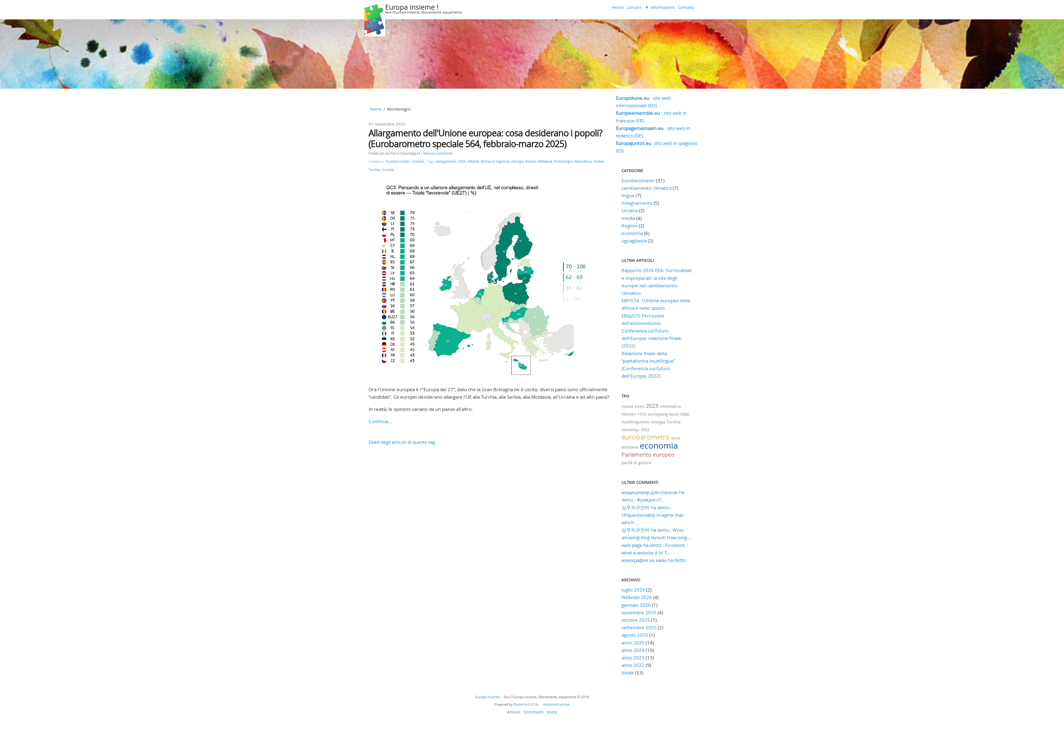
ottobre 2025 (635, 620)
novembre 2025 (638, 612)
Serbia (598, 161)
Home (618, 7)
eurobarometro (645, 437)
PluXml (518, 704)
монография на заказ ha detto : (654, 560)
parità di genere (636, 462)
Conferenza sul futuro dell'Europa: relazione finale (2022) (651, 338)
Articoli (513, 712)
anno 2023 (632, 657)
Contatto (686, 7)
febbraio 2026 (636, 597)
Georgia (517, 161)
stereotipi (630, 429)
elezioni (628, 414)
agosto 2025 (634, 635)
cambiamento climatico (646, 188)
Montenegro (563, 161)
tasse (674, 414)
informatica (670, 406)
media (628, 218)
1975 (641, 414)
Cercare (634, 7)
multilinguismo (635, 421)
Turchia (374, 170)
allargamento (446, 161)
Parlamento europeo (647, 454)
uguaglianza (634, 240)
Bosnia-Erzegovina (495, 161)
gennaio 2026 (636, 605)
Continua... (380, 421)
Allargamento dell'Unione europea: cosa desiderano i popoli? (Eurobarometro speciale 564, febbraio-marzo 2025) (485, 138)
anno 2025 (632, 643)
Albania (473, 161)
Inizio (552, 712)
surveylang (658, 414)
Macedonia (583, 161)
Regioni (629, 225)
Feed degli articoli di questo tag (402, 442)
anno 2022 (632, 665)
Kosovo (530, 161)
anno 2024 (632, 650)
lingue (628, 195)
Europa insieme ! (412, 7)
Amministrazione (556, 704)
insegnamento (637, 203)
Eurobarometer (398, 161)
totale (628, 672)
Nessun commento (437, 153)
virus (675, 438)
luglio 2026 (633, 590)
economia (632, 233)
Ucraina (418, 161)
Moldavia (545, 161)
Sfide (684, 414)
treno (639, 406)
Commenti (534, 712)
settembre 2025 (639, 627)
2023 (652, 406)
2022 (645, 429)
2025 (462, 161)
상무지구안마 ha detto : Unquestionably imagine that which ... (652, 515)
